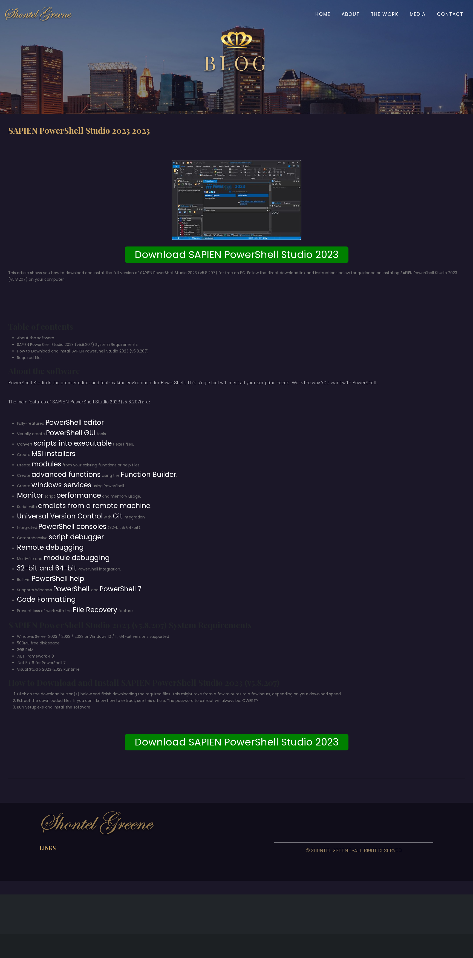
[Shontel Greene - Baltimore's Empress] (38, 14)
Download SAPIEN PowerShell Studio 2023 (237, 255)
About (351, 14)
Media (418, 14)
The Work (385, 14)
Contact (450, 14)
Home (322, 14)
